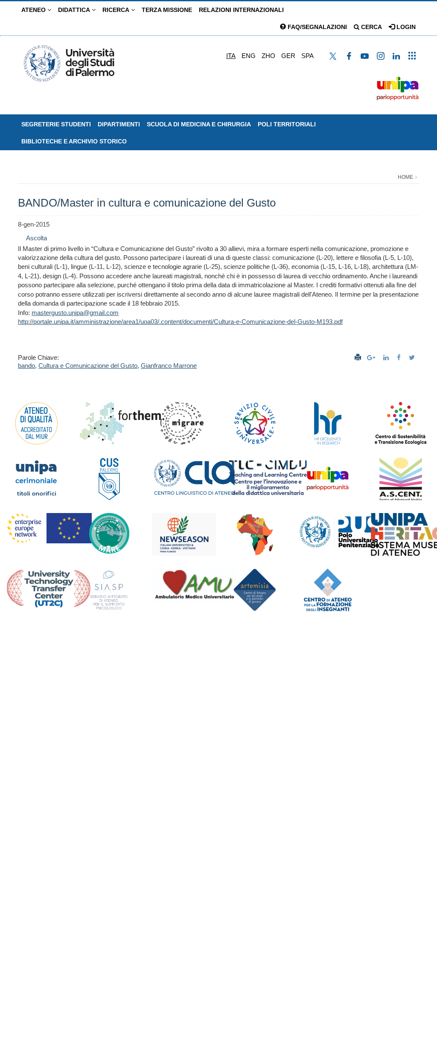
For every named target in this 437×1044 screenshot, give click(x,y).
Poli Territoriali (287, 124)
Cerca (370, 26)
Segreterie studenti (56, 124)
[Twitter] (413, 357)
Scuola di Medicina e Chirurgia (199, 124)
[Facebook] (400, 357)
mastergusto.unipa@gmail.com (75, 312)
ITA (231, 55)
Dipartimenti (119, 124)
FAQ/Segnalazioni (316, 26)
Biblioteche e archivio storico (74, 141)
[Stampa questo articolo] (358, 357)
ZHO (268, 55)
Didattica (75, 9)
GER (288, 55)
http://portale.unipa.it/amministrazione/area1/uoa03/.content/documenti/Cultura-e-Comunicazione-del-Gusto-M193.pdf (180, 321)
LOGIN (405, 26)
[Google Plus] (372, 357)
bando (26, 365)
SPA (307, 55)
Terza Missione (167, 9)
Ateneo (34, 9)
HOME (405, 177)
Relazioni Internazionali (241, 9)
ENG (249, 55)
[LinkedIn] (387, 357)
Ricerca (116, 9)
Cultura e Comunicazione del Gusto (87, 365)
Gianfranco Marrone (169, 365)
